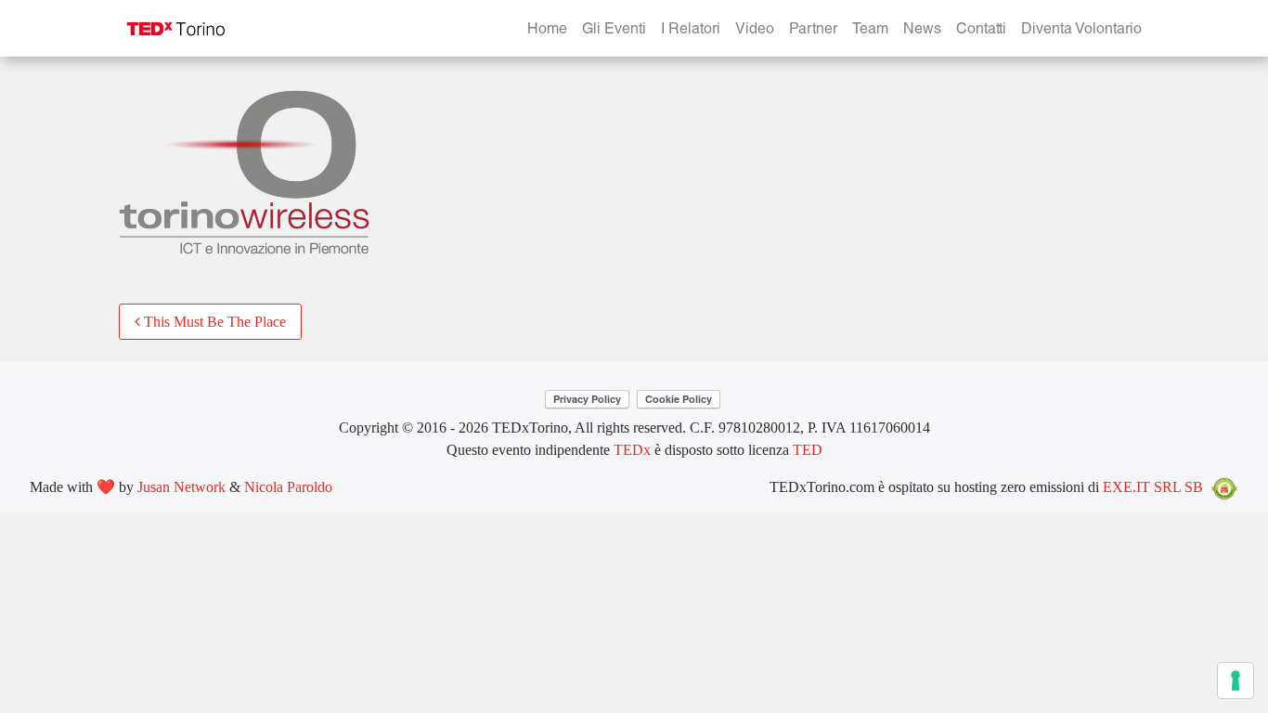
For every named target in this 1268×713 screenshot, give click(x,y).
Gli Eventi (614, 30)
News (922, 30)
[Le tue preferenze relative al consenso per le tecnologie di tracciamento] (1235, 680)
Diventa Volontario (1081, 30)
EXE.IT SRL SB (1153, 487)
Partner (813, 30)
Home (547, 30)
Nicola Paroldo (288, 487)
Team (870, 30)
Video (754, 30)
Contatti (981, 30)
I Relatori (690, 30)
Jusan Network (181, 487)
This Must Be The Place (213, 322)
